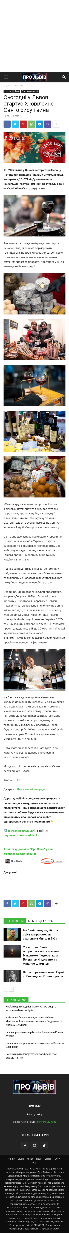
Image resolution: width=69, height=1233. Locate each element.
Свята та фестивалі (30, 91)
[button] (6, 77)
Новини (19, 85)
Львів (21, 1158)
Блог (57, 1158)
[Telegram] (39, 124)
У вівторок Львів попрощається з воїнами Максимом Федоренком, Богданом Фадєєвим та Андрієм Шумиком (41, 955)
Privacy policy (34, 1114)
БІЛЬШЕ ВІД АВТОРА (40, 921)
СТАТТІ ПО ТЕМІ (15, 921)
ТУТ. (19, 780)
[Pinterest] (23, 124)
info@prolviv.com (46, 1121)
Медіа (34, 1162)
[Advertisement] (34, 36)
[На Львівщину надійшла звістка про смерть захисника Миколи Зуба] (12, 934)
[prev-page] (6, 989)
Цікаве (48, 1158)
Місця (30, 1158)
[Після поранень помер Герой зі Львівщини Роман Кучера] (12, 976)
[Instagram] (34, 1145)
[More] (56, 124)
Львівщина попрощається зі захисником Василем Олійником (35, 1045)
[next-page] (11, 989)
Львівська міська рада (31, 789)
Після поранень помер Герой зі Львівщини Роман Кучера (34, 1034)
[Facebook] (7, 124)
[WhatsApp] (31, 124)
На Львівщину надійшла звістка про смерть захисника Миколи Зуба (40, 934)
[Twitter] (15, 124)
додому (8, 85)
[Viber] (47, 124)
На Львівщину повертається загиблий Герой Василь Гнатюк (31, 1056)
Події (17, 91)
